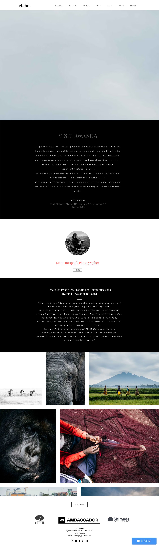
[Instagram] (72, 541)
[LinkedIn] (83, 541)
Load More (79, 504)
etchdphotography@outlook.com (79, 536)
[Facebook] (79, 541)
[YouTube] (76, 541)
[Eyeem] (87, 541)
